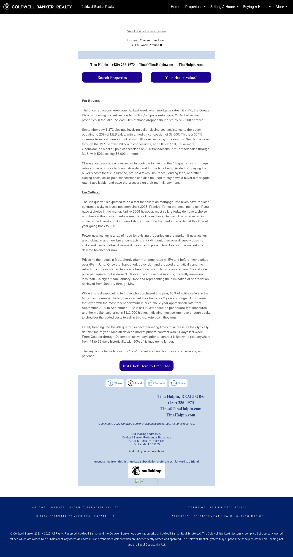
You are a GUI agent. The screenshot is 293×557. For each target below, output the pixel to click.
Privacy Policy (232, 507)
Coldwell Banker (49, 507)
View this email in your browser (146, 31)
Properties (196, 9)
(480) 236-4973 (123, 64)
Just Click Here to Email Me (146, 366)
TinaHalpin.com (191, 64)
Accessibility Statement (196, 516)
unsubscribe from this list (111, 461)
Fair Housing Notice (243, 516)
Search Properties (112, 77)
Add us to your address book (146, 451)
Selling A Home (224, 9)
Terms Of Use (201, 507)
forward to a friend (187, 461)
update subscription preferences (151, 461)
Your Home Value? (181, 77)
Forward (160, 383)
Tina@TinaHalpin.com (156, 64)
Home (175, 7)
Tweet (138, 383)
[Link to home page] (40, 7)
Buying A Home (257, 9)
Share (118, 383)
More (282, 9)
